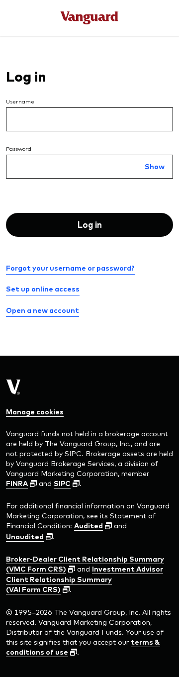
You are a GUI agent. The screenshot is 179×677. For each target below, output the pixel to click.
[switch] (155, 167)
